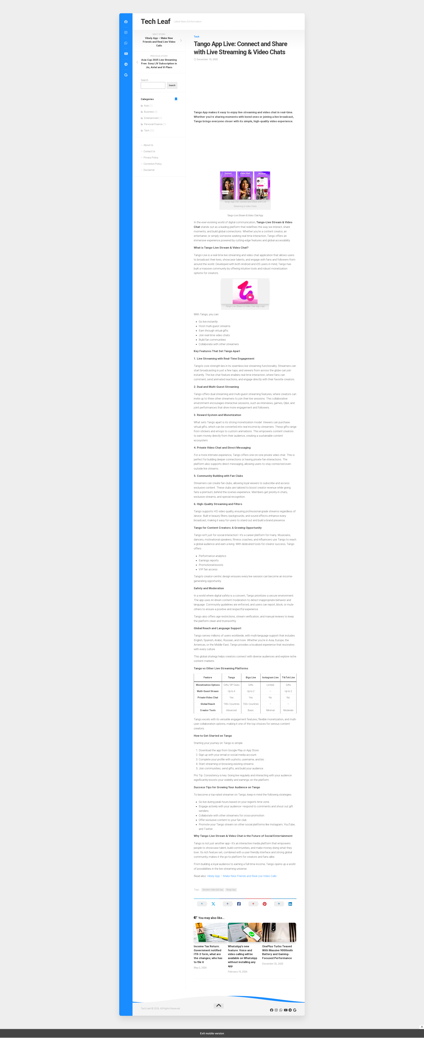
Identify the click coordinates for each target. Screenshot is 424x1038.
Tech (196, 36)
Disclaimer (149, 170)
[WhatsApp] (126, 43)
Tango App (231, 890)
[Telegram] (126, 64)
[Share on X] (206, 904)
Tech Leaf (156, 21)
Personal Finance (153, 124)
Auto (146, 105)
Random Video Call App (213, 890)
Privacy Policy (151, 157)
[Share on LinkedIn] (283, 904)
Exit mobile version (212, 1033)
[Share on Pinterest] (258, 904)
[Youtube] (126, 53)
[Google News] (126, 75)
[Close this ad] (421, 1026)
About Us (148, 145)
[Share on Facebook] (232, 904)
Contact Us (149, 151)
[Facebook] (126, 22)
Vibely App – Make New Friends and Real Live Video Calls (242, 876)
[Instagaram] (126, 32)
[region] (245, 86)
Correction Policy (153, 164)
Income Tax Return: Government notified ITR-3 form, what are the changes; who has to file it (208, 954)
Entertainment (151, 118)
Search (144, 80)
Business (149, 111)
